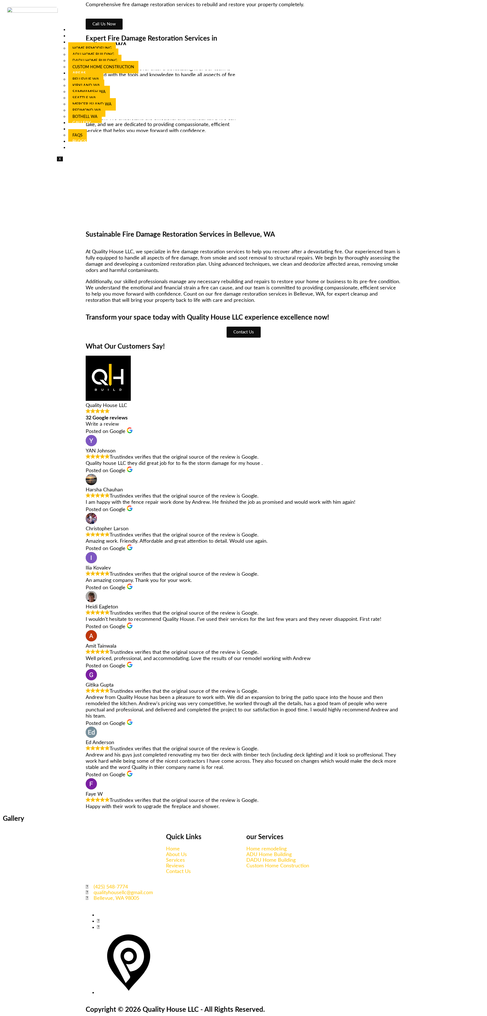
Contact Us (85, 148)
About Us (83, 36)
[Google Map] (98, 927)
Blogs (79, 141)
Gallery (81, 123)
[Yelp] (98, 921)
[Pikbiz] (128, 992)
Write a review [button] (102, 424)
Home (79, 30)
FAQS (77, 135)
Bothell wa (85, 117)
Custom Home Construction (103, 67)
